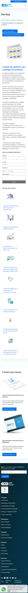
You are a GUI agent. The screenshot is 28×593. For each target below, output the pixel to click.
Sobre (3, 545)
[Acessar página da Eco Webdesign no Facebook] (7, 578)
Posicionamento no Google (9, 509)
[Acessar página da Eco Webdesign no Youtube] (13, 578)
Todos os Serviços (6, 514)
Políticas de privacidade (18, 581)
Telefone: (5, 168)
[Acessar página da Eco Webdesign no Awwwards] (2, 578)
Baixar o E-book (8, 409)
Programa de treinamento (9, 569)
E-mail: (4, 162)
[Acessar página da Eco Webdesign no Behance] (4, 578)
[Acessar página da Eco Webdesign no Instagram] (10, 578)
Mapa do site (8, 581)
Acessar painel (18, 1)
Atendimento (5, 566)
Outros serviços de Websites (12, 35)
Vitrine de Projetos (6, 538)
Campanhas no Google (8, 506)
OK (9, 591)
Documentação (5, 572)
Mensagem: (5, 174)
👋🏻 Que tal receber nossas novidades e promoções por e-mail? (12, 468)
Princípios (4, 551)
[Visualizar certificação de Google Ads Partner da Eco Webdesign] (14, 490)
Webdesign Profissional (8, 503)
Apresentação (5, 522)
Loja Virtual (4, 500)
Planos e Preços (5, 525)
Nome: (4, 155)
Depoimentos (5, 535)
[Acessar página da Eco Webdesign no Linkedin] (15, 578)
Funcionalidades (6, 527)
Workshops (4, 553)
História (3, 548)
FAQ (2, 581)
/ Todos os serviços (10, 20)
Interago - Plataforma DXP (9, 512)
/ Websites (19, 20)
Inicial (3, 20)
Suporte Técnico (6, 561)
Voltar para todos (9, 31)
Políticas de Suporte (7, 564)
